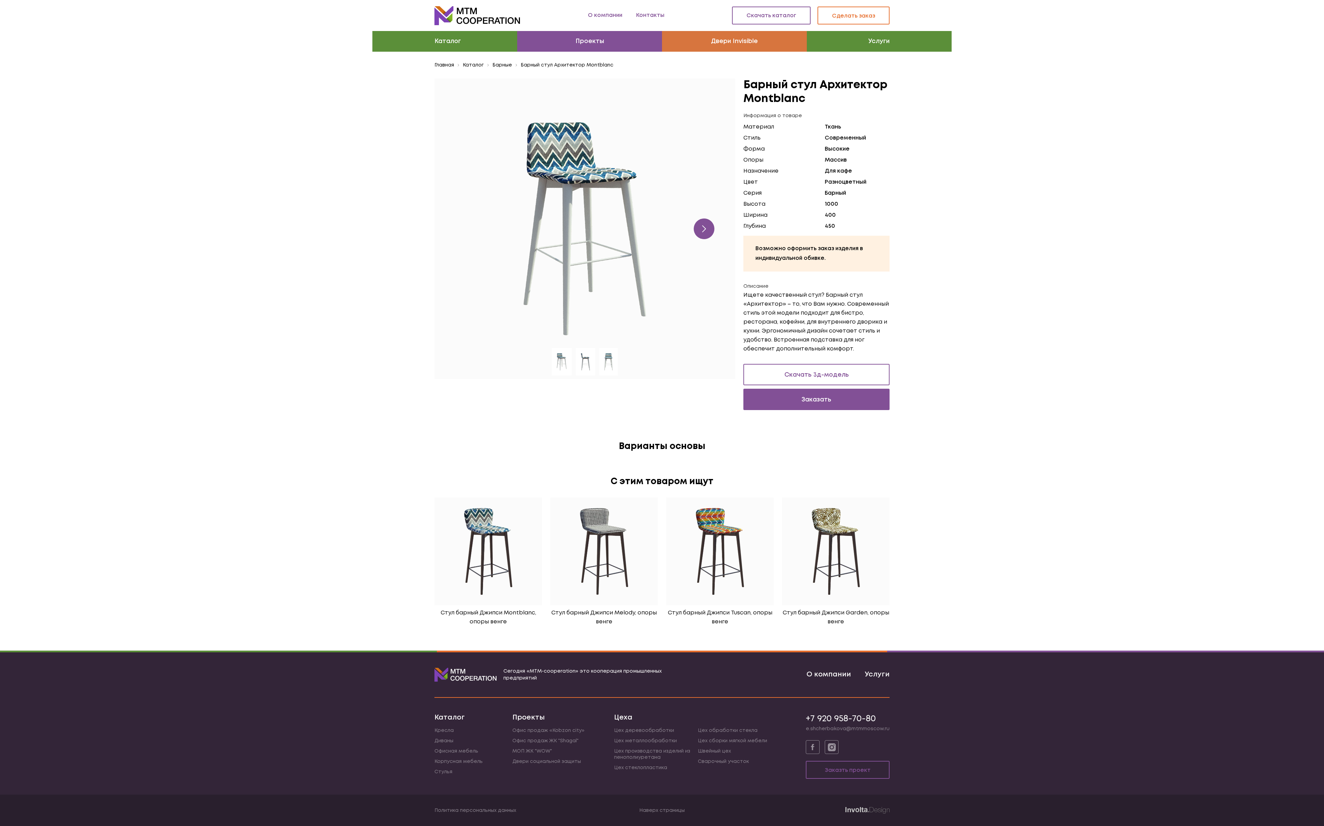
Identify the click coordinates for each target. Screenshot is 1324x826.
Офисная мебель (456, 751)
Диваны (443, 741)
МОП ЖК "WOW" (532, 751)
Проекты (589, 41)
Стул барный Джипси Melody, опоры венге (604, 617)
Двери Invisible (734, 41)
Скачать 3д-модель (816, 375)
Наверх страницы (662, 810)
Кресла (444, 730)
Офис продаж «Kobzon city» (548, 730)
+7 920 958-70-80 (841, 719)
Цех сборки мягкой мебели (732, 741)
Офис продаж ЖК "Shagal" (545, 741)
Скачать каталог (771, 15)
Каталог (447, 41)
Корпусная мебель (458, 761)
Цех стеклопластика (640, 768)
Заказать (816, 399)
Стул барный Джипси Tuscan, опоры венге (720, 617)
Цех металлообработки (645, 741)
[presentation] (704, 228)
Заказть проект (848, 770)
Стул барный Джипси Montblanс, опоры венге (488, 617)
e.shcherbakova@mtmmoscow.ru (848, 729)
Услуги (879, 41)
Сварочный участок (723, 761)
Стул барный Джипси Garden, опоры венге (836, 617)
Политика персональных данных (475, 810)
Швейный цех (714, 751)
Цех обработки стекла (728, 730)
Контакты (650, 15)
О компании (605, 15)
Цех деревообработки (644, 730)
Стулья (443, 772)
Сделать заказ (853, 16)
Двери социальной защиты (546, 761)
